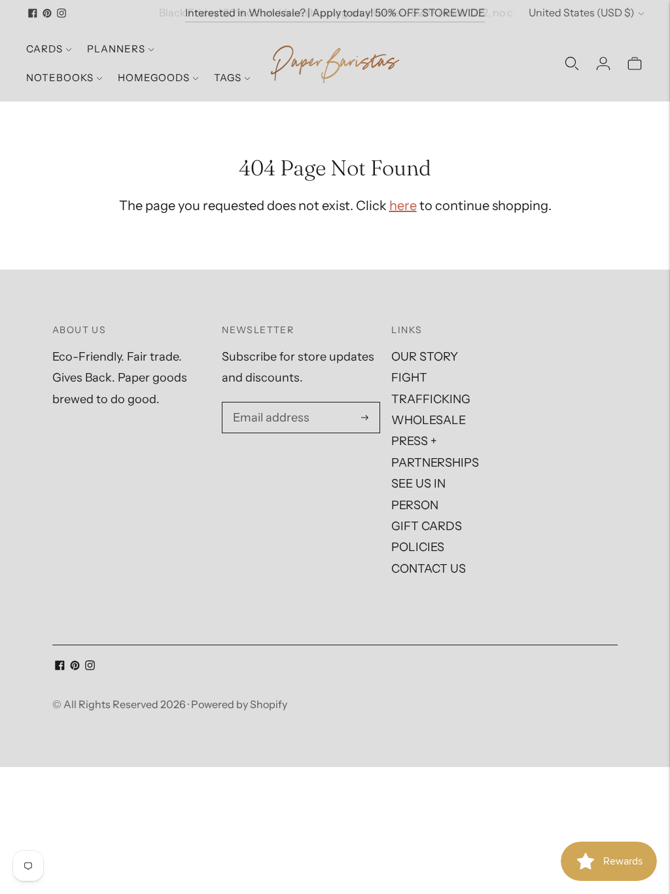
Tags (227, 77)
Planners (116, 49)
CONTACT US (428, 569)
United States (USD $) (582, 12)
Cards (44, 49)
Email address (269, 404)
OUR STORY (424, 356)
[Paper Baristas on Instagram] (61, 13)
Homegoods (154, 77)
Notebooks (60, 77)
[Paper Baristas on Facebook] (32, 13)
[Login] (603, 63)
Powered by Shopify (239, 704)
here (403, 205)
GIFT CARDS (426, 526)
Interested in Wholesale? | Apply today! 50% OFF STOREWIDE (335, 12)
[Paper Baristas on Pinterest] (47, 13)
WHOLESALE (428, 420)
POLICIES (417, 547)
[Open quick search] (572, 63)
